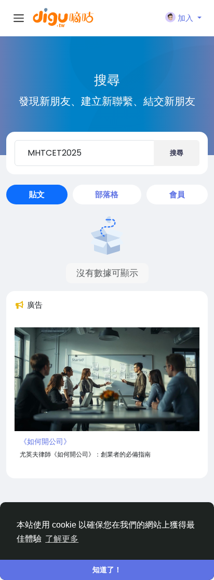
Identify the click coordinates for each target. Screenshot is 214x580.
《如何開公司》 (45, 441)
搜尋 (176, 153)
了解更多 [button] (61, 538)
